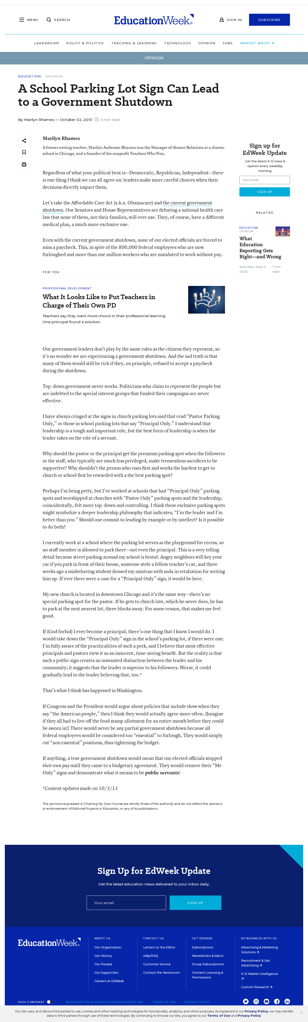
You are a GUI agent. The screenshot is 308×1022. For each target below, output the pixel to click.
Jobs (228, 43)
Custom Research (255, 987)
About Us (102, 938)
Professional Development (67, 288)
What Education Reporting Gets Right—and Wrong (260, 248)
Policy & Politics (85, 43)
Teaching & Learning (134, 43)
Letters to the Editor (159, 947)
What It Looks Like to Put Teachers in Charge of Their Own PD (99, 301)
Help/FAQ (150, 956)
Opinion (206, 43)
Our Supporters (106, 972)
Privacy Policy (197, 1002)
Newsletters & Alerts (208, 956)
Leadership (46, 43)
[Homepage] (154, 19)
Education (29, 76)
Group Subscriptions (208, 964)
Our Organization (107, 947)
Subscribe (269, 20)
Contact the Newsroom (161, 972)
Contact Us (153, 938)
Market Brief (255, 43)
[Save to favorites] (24, 152)
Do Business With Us (259, 938)
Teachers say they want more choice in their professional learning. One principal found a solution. (104, 319)
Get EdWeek (202, 938)
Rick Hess (246, 267)
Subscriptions (202, 947)
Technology (177, 43)
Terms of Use (164, 1002)
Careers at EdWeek (109, 981)
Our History (103, 956)
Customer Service (157, 964)
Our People (103, 964)
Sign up (195, 903)
